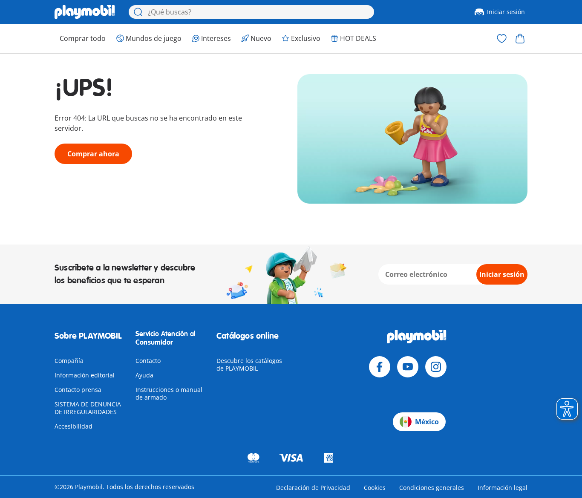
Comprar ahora (93, 153)
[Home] (85, 12)
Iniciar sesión (506, 12)
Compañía (69, 361)
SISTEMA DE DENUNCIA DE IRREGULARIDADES (88, 408)
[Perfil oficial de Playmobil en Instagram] (436, 366)
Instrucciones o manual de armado (168, 393)
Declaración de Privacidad (313, 488)
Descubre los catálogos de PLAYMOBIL (249, 364)
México (427, 421)
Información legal (502, 488)
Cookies (375, 488)
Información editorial (85, 375)
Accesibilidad (73, 426)
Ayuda (144, 375)
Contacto (148, 361)
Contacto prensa (78, 390)
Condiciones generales (431, 488)
